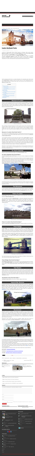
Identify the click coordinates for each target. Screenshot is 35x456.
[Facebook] (30, 12)
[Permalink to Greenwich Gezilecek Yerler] (17, 369)
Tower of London (4, 90)
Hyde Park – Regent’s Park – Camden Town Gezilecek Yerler (9, 360)
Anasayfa (4, 28)
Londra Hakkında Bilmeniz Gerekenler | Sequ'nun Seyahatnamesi (13, 381)
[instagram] (32, 12)
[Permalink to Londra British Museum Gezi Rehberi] (5, 364)
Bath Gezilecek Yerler (11, 441)
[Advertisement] (17, 21)
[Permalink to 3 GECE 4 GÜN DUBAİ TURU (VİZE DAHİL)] (3, 415)
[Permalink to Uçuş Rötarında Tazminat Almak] (5, 435)
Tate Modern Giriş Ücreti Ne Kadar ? (9, 95)
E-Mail (3, 396)
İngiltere (9, 28)
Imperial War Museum (5, 96)
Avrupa (6, 28)
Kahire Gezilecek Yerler (28, 421)
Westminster (4, 97)
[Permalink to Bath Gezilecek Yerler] (5, 441)
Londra (11, 28)
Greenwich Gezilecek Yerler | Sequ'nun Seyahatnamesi (12, 379)
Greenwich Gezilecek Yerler (27, 360)
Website (3, 399)
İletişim (3, 450)
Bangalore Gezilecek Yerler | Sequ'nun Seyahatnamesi (11, 377)
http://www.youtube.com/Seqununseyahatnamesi (14, 352)
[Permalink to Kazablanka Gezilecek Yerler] (21, 418)
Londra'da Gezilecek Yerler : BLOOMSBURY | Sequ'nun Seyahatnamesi (14, 383)
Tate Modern (4, 94)
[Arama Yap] (32, 16)
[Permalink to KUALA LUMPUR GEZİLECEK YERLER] (3, 427)
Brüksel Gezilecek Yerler (24, 413)
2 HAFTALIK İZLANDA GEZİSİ (12, 423)
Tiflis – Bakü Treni (11, 446)
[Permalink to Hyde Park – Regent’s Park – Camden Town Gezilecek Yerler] (24, 364)
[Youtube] (31, 12)
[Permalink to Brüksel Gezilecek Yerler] (20, 413)
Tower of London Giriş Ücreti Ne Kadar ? (9, 91)
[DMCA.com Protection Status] (21, 428)
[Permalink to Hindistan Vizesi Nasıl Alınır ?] (6, 438)
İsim (2, 394)
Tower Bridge (4, 92)
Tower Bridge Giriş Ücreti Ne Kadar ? (9, 93)
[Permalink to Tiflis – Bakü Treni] (5, 446)
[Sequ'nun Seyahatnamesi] (6, 17)
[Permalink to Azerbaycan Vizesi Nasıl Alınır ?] (6, 443)
